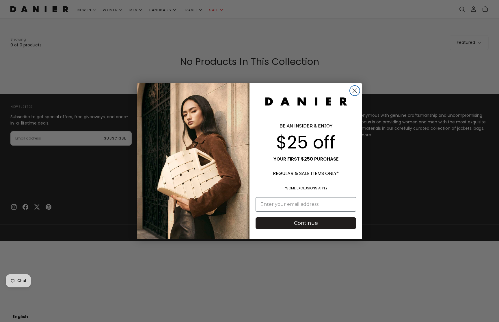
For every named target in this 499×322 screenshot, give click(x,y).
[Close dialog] (355, 91)
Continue (306, 223)
